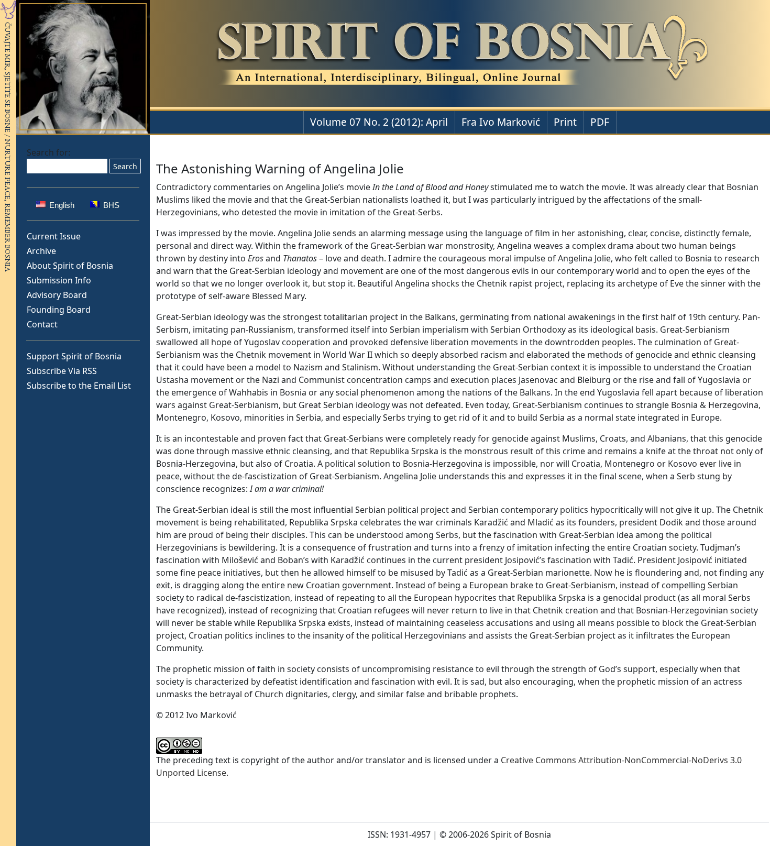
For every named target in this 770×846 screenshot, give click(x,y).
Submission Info (59, 280)
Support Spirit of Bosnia (74, 356)
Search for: (48, 152)
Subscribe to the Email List (79, 385)
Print (565, 122)
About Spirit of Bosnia (70, 265)
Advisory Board (57, 295)
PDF (599, 122)
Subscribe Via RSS (62, 371)
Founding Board (59, 309)
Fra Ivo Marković (500, 122)
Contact (42, 324)
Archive (41, 251)
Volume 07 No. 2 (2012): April (379, 122)
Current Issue (54, 236)
